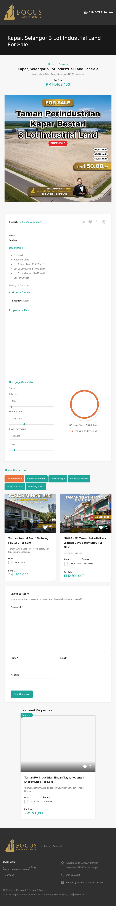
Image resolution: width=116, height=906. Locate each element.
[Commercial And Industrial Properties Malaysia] (22, 21)
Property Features (36, 478)
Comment (17, 607)
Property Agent (36, 486)
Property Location (79, 478)
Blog (33, 867)
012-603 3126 (98, 12)
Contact (9, 875)
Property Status (15, 486)
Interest (14, 394)
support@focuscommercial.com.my (84, 882)
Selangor (63, 64)
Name (14, 658)
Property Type (58, 478)
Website (15, 675)
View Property (30, 524)
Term (12, 388)
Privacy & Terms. (37, 890)
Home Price (15, 411)
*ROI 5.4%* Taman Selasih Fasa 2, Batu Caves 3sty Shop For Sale (85, 543)
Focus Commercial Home (16, 870)
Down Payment (17, 429)
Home (51, 64)
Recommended (14, 478)
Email (63, 658)
